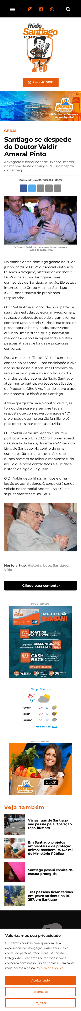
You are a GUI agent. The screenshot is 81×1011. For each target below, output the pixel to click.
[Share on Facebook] (23, 188)
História (34, 565)
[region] (40, 970)
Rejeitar (40, 1003)
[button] (13, 9)
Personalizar (40, 992)
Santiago (60, 565)
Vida (8, 570)
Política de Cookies (49, 968)
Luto (47, 565)
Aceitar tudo (40, 980)
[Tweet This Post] (32, 188)
